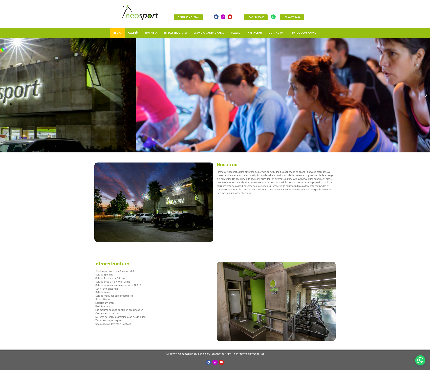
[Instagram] (223, 16)
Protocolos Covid (303, 32)
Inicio (117, 32)
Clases (235, 32)
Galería (133, 32)
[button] (188, 17)
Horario (151, 32)
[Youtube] (230, 16)
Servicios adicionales (209, 32)
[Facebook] (216, 16)
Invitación (254, 32)
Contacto (275, 32)
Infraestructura (175, 32)
